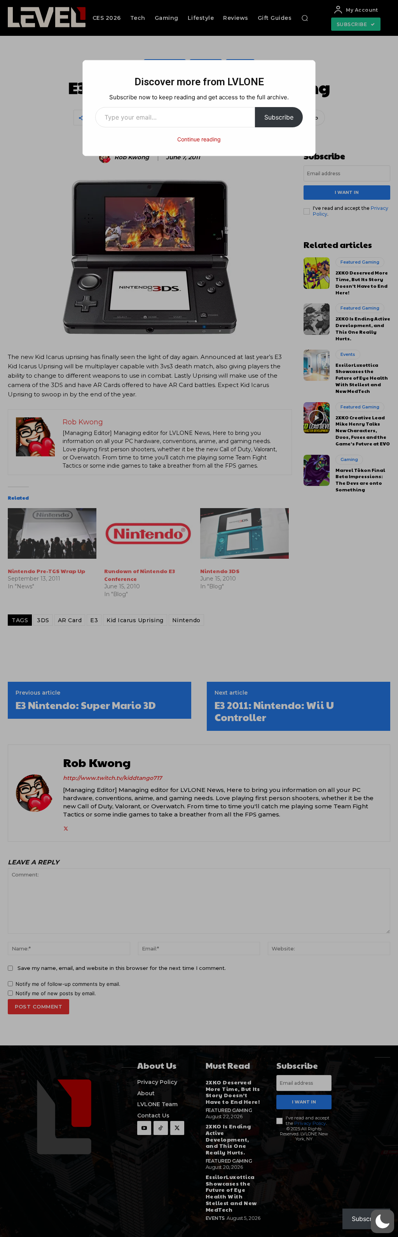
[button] (382, 1221)
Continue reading (199, 139)
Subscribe (278, 117)
